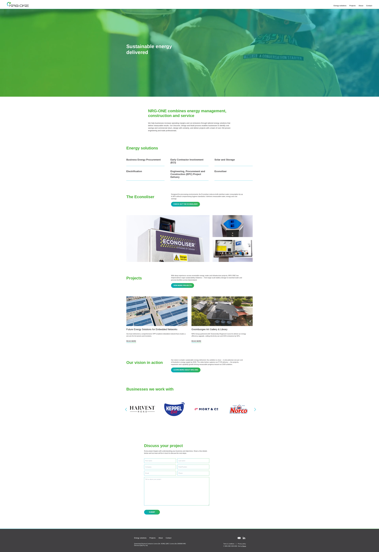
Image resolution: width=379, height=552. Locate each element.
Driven (244, 546)
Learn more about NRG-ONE (185, 370)
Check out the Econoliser (185, 204)
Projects (352, 6)
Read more (131, 341)
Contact (369, 6)
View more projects (182, 285)
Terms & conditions (228, 544)
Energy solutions (340, 6)
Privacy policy (242, 544)
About (361, 6)
